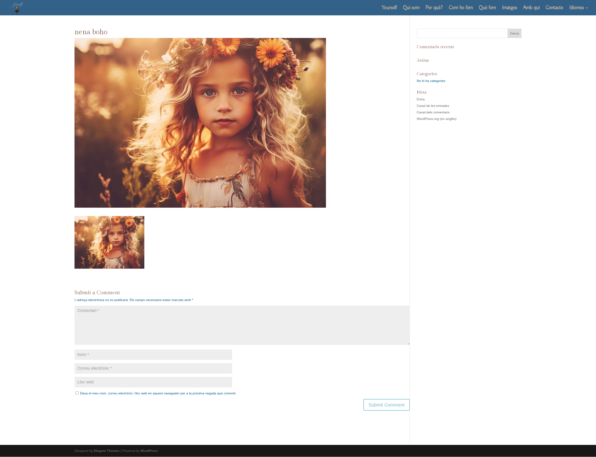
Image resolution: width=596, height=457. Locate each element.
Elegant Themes (106, 451)
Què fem (487, 8)
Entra (421, 99)
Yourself (389, 8)
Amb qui (531, 8)
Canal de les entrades (433, 106)
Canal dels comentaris (433, 112)
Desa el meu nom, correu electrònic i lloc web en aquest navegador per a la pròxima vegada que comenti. (158, 393)
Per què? (434, 8)
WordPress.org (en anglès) (437, 119)
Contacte (554, 8)
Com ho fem (461, 8)
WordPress (149, 451)
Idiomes (576, 8)
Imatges (509, 8)
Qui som (411, 8)
